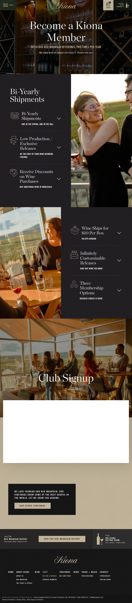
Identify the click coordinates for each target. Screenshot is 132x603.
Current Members (50, 579)
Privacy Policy (21, 600)
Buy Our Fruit (65, 576)
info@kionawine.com (96, 597)
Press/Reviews (87, 576)
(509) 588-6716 (82, 597)
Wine (37, 572)
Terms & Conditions (8, 600)
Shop (45, 572)
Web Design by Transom (35, 600)
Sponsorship (105, 576)
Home (11, 572)
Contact (104, 572)
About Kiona (22, 572)
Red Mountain (21, 579)
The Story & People (24, 583)
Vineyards (65, 572)
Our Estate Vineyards (33, 506)
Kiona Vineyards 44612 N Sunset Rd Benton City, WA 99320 (55, 597)
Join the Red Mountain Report (62, 539)
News (76, 572)
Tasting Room (105, 579)
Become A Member (50, 576)
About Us (20, 576)
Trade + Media (89, 572)
